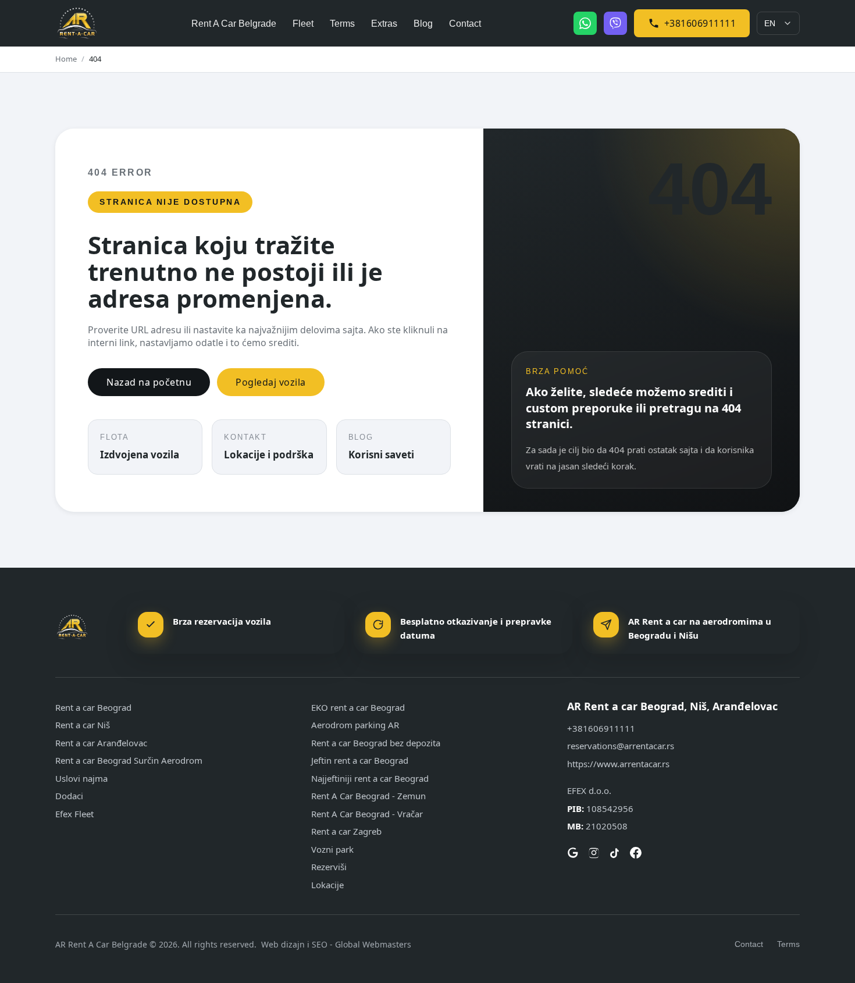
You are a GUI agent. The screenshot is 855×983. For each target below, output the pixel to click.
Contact (465, 24)
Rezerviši (329, 866)
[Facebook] (636, 853)
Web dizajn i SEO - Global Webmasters (336, 944)
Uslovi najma (81, 778)
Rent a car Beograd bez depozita (375, 743)
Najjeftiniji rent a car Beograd (370, 778)
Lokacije (327, 885)
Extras (384, 24)
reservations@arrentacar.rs (620, 746)
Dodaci (69, 796)
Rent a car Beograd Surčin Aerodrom (128, 760)
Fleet (303, 24)
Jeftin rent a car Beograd (359, 760)
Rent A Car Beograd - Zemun (368, 796)
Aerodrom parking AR (355, 725)
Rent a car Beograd (93, 707)
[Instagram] (594, 853)
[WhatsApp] (585, 23)
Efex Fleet (74, 814)
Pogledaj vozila (271, 382)
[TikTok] (615, 853)
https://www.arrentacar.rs (618, 764)
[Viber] (615, 23)
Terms (342, 24)
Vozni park (332, 849)
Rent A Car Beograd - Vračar (367, 814)
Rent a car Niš (82, 725)
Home (66, 59)
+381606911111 (700, 23)
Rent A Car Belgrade (233, 24)
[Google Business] (573, 853)
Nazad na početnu (148, 382)
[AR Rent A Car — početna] (77, 23)
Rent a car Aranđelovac (101, 743)
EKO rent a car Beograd (358, 707)
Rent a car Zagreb (346, 831)
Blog (423, 24)
